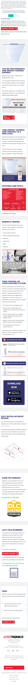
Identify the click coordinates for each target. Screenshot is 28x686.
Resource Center (12, 565)
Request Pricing (9, 553)
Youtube (13, 650)
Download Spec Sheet (9, 213)
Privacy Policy (14, 677)
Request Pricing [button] (8, 28)
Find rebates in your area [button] (10, 497)
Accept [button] (11, 15)
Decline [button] (16, 15)
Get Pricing (7, 117)
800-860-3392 (14, 642)
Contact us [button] (7, 622)
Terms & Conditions (14, 675)
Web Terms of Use (14, 679)
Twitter (17, 650)
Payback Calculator (17, 559)
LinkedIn (8, 650)
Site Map (14, 681)
